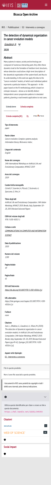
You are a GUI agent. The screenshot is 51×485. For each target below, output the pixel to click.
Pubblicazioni (13, 27)
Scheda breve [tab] (11, 106)
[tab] (27, 116)
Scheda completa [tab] (26, 106)
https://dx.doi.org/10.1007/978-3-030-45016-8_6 (23, 289)
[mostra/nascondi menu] (46, 5)
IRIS (3, 27)
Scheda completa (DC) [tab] (14, 116)
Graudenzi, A (10, 44)
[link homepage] (8, 5)
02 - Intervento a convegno (33, 27)
